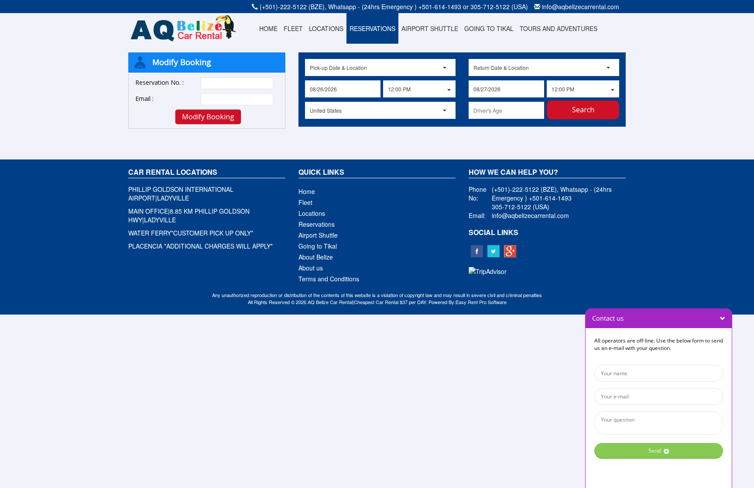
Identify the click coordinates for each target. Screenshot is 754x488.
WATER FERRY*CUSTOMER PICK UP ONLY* (190, 232)
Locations (311, 213)
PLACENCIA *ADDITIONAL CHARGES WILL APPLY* (200, 246)
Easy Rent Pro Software (481, 301)
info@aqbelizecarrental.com (580, 6)
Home (306, 191)
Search (583, 109)
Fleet (305, 202)
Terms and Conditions (328, 278)
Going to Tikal (317, 246)
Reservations (316, 224)
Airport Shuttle (318, 235)
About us (310, 267)
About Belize (315, 257)
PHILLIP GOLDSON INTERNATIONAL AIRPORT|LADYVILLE (180, 193)
